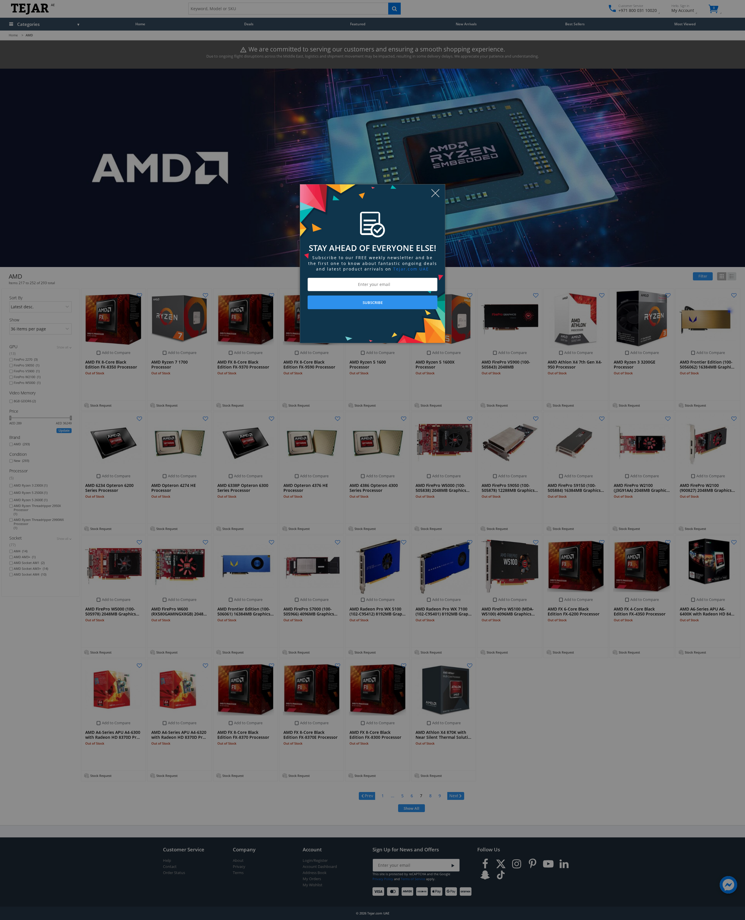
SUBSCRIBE (373, 302)
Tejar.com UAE (411, 269)
